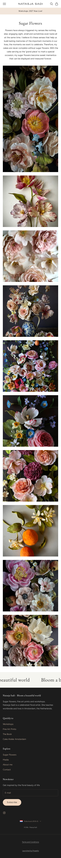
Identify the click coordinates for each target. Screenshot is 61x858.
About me (7, 764)
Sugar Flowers (9, 754)
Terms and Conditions (30, 842)
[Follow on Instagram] (4, 812)
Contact (7, 769)
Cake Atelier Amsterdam (14, 739)
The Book (7, 734)
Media (6, 759)
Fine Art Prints (9, 729)
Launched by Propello (30, 851)
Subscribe (12, 802)
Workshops (8, 724)
